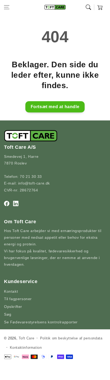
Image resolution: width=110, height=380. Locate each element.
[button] (7, 7)
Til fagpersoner (18, 299)
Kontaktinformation (26, 348)
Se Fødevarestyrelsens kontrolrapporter (41, 322)
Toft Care (26, 338)
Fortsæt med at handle (55, 106)
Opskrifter (13, 306)
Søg (7, 314)
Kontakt (11, 291)
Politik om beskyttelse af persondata (71, 338)
